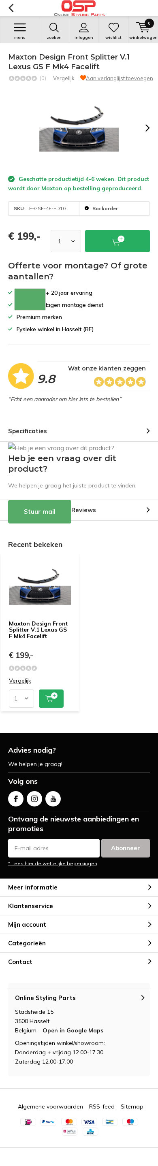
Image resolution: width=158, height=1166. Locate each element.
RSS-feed (102, 1106)
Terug (10, 8)
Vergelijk (64, 78)
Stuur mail (40, 511)
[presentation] (142, 128)
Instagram (34, 798)
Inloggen (84, 37)
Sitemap (132, 1106)
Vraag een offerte (30, 299)
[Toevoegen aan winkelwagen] (51, 698)
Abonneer (125, 848)
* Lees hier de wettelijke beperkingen (52, 863)
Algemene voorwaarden (50, 1106)
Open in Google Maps (73, 1030)
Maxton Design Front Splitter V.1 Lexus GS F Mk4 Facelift (38, 630)
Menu (20, 37)
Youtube (53, 798)
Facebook (15, 798)
